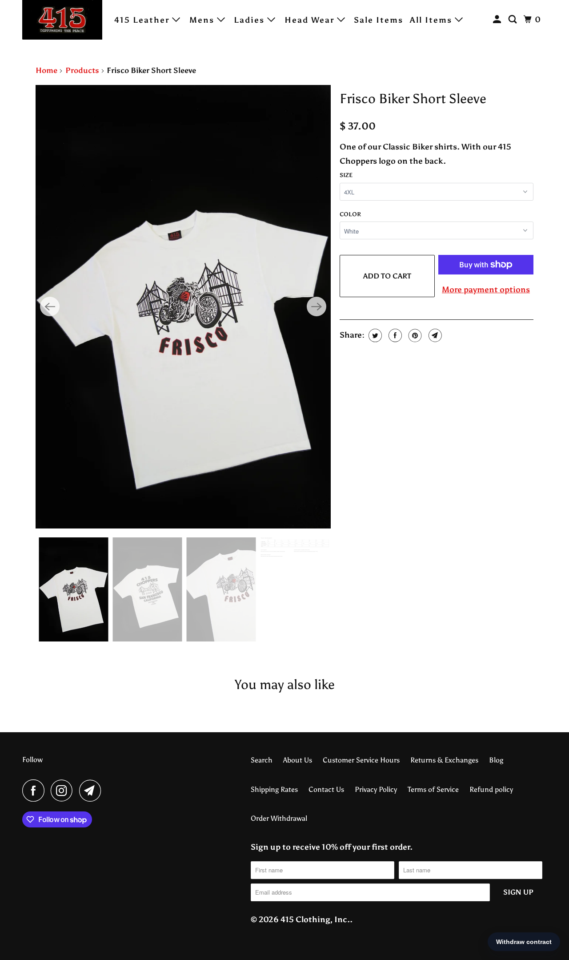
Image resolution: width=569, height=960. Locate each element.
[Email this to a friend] (434, 335)
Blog (496, 760)
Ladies (250, 20)
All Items (432, 20)
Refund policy (491, 789)
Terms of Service (433, 789)
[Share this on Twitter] (374, 335)
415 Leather (143, 20)
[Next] (316, 306)
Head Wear (310, 20)
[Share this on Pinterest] (414, 335)
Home (46, 70)
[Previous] (50, 306)
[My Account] (498, 19)
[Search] (514, 19)
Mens (203, 20)
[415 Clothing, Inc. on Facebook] (35, 790)
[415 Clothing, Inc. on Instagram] (64, 790)
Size (346, 175)
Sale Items (378, 20)
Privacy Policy (376, 789)
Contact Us (326, 789)
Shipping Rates (274, 789)
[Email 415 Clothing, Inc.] (92, 790)
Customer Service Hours (361, 760)
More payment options (486, 289)
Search (261, 760)
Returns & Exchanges (444, 760)
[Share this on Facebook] (394, 335)
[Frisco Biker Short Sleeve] (183, 306)
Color (350, 214)
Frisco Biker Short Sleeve (413, 99)
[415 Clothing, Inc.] (62, 20)
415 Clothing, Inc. (315, 919)
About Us (297, 760)
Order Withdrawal (279, 818)
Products (82, 70)
